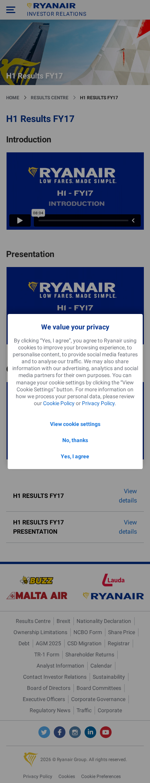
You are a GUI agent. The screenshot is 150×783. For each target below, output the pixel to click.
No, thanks (75, 440)
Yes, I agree (75, 456)
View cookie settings (75, 424)
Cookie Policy (59, 403)
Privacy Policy (98, 403)
